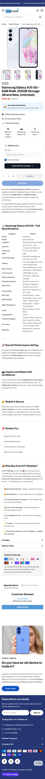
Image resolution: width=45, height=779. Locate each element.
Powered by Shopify (25, 770)
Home (4, 24)
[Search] (40, 17)
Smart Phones (14, 24)
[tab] (11, 586)
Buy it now (22, 183)
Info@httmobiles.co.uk (13, 729)
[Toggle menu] (3, 10)
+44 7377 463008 (11, 733)
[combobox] (22, 17)
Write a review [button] (22, 607)
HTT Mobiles (12, 770)
